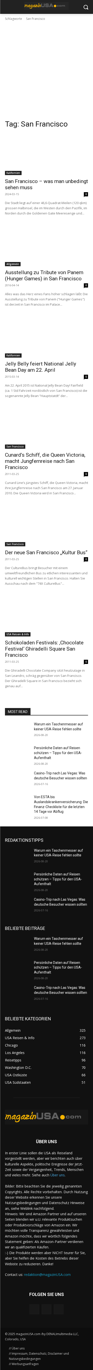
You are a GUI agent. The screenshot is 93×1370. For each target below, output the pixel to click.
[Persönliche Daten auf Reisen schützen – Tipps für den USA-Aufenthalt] (17, 754)
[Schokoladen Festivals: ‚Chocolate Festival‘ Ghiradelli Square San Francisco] (46, 616)
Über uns (57, 1175)
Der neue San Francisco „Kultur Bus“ (46, 552)
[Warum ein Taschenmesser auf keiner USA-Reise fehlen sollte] (17, 730)
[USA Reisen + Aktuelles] (46, 6)
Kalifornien (13, 173)
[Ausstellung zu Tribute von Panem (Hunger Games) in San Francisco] (46, 245)
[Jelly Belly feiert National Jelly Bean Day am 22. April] (46, 337)
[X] (58, 1309)
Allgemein (12, 264)
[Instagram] (46, 1309)
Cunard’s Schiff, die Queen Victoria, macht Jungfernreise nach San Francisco (45, 461)
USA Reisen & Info (17, 634)
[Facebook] (34, 1309)
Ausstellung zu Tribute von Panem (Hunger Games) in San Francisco (44, 275)
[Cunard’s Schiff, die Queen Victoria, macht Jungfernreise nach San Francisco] (46, 428)
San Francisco (15, 446)
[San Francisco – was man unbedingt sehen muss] (46, 154)
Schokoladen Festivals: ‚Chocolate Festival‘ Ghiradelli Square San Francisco (44, 649)
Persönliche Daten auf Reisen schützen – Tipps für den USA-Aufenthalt (58, 753)
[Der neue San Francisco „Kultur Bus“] (46, 525)
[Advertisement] (46, 70)
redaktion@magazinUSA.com (47, 1274)
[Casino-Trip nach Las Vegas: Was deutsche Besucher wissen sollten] (17, 779)
